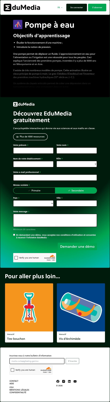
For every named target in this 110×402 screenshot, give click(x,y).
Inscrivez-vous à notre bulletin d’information (30, 355)
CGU (11, 387)
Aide (11, 383)
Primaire (34, 190)
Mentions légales (19, 389)
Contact (13, 381)
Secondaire (76, 190)
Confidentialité (17, 392)
